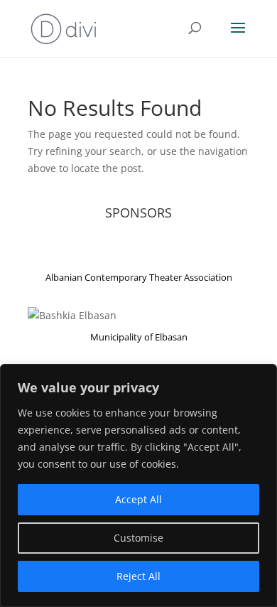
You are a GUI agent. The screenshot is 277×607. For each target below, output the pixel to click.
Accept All (138, 499)
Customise (138, 537)
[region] (138, 485)
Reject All (138, 576)
